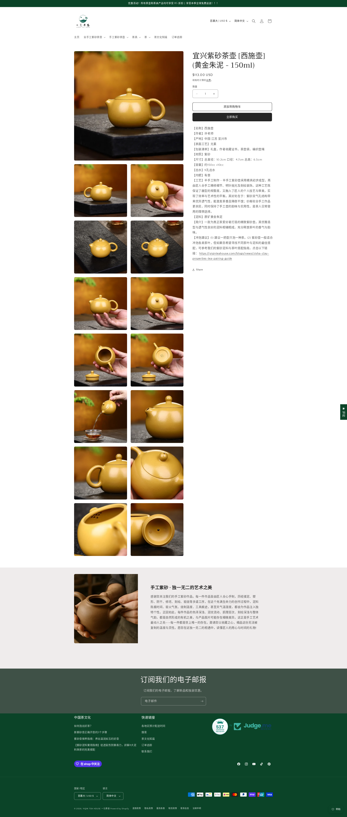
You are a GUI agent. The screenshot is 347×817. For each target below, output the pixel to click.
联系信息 (185, 808)
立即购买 (232, 117)
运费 (208, 80)
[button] (94, 37)
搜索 (144, 732)
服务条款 (161, 808)
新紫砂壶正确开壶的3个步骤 (90, 732)
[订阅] (202, 701)
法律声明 (197, 808)
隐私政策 (148, 808)
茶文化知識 (148, 738)
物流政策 (172, 808)
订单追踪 (147, 745)
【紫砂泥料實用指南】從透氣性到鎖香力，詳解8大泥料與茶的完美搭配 (105, 747)
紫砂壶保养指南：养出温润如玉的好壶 (96, 738)
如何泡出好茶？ (83, 726)
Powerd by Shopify (119, 809)
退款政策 (136, 808)
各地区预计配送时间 (153, 726)
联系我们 (147, 751)
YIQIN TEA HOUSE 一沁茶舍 (97, 809)
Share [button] (199, 269)
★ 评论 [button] (343, 412)
